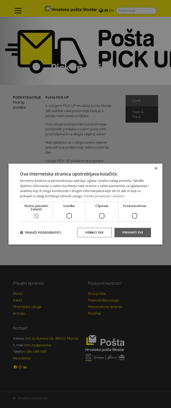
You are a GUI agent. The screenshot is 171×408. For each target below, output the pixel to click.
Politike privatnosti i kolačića (103, 196)
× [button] (155, 168)
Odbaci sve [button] (94, 232)
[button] (40, 232)
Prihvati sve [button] (132, 232)
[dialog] (85, 203)
